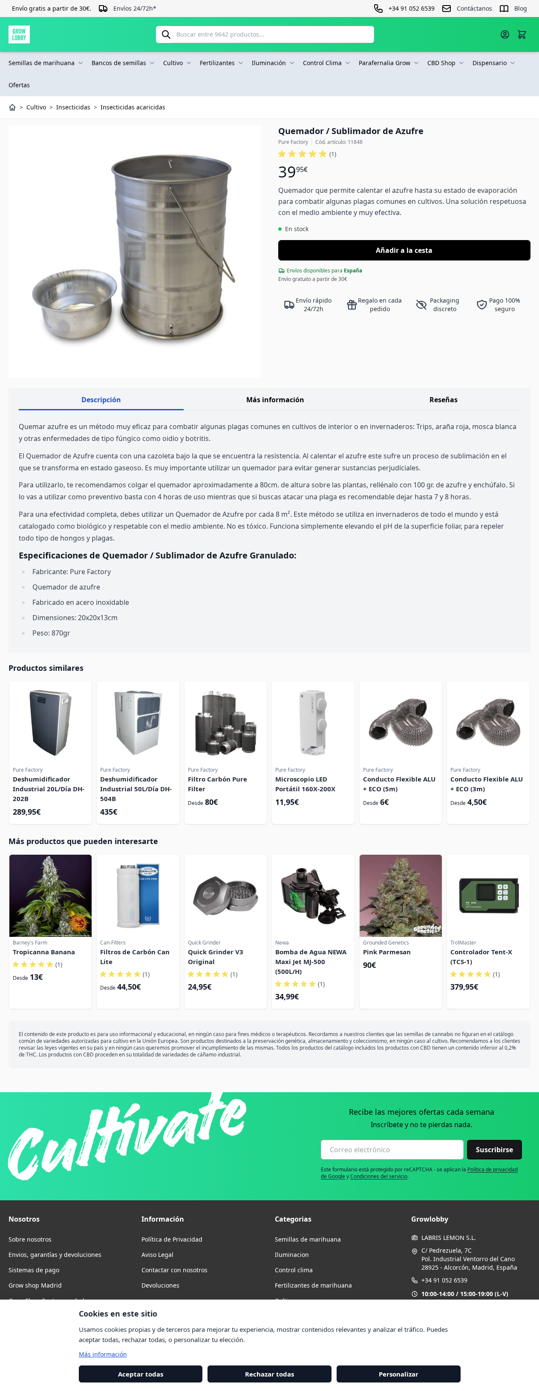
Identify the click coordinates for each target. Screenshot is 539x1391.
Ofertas (19, 85)
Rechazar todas (269, 1373)
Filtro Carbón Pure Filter (217, 784)
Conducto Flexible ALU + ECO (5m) (399, 784)
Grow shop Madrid (35, 1285)
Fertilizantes (217, 63)
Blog (520, 8)
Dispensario (490, 63)
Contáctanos (474, 8)
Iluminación (269, 63)
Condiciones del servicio (378, 1176)
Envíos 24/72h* (134, 8)
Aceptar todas (140, 1373)
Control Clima (322, 63)
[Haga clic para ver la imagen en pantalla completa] (135, 251)
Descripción (101, 399)
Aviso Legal (157, 1255)
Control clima (294, 1270)
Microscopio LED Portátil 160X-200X (305, 784)
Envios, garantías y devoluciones (55, 1255)
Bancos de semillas (119, 63)
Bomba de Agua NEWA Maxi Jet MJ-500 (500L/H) (310, 961)
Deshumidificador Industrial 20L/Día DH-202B (48, 789)
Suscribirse (494, 1149)
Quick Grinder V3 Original (215, 956)
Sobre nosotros (30, 1239)
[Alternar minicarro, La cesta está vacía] (522, 34)
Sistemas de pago (34, 1270)
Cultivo (173, 63)
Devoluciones (160, 1285)
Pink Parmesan (387, 951)
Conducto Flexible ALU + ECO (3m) (486, 784)
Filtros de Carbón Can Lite (135, 956)
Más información (275, 399)
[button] (307, 154)
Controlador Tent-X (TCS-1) (481, 956)
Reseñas (443, 399)
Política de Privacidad (171, 1239)
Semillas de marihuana (42, 63)
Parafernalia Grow (384, 63)
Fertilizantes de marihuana (313, 1285)
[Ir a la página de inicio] (19, 34)
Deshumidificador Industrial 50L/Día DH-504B (136, 789)
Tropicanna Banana (44, 951)
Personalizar (398, 1373)
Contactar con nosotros (174, 1270)
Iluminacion (292, 1255)
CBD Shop (441, 63)
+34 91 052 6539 (444, 1280)
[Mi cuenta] (505, 34)
